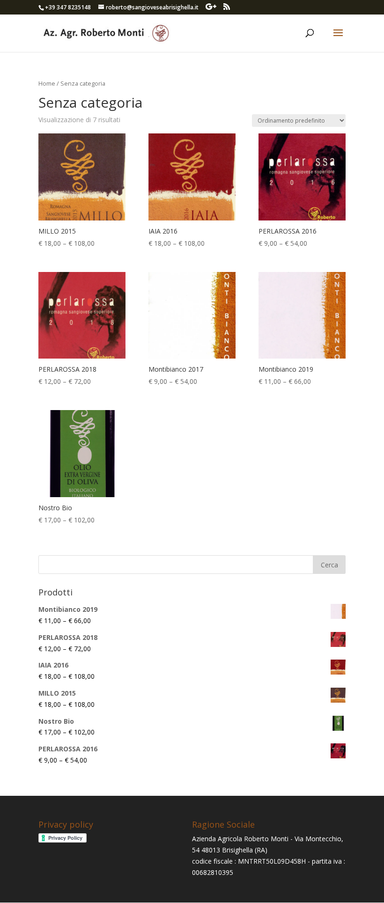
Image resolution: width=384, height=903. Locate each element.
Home (46, 83)
